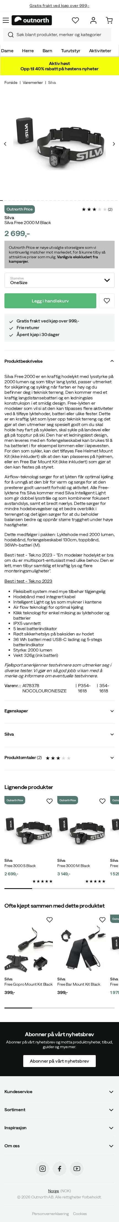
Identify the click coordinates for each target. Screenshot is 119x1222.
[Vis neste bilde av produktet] (113, 144)
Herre (27, 50)
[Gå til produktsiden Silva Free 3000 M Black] (81, 831)
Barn (47, 50)
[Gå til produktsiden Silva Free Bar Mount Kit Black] (81, 950)
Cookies (80, 1213)
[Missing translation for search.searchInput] (8, 34)
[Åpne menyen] (6, 20)
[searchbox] (62, 34)
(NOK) (59, 1190)
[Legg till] (107, 300)
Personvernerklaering (50, 1213)
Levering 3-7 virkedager (59, 11)
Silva (52, 82)
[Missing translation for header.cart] (109, 20)
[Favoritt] (75, 20)
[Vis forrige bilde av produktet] (5, 144)
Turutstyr (70, 50)
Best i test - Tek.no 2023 (28, 581)
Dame (7, 50)
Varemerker (33, 82)
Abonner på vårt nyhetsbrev (59, 1060)
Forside (10, 82)
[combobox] (57, 34)
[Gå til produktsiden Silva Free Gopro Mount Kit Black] (28, 950)
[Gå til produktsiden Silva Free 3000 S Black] (28, 831)
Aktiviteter (100, 50)
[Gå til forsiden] (32, 20)
